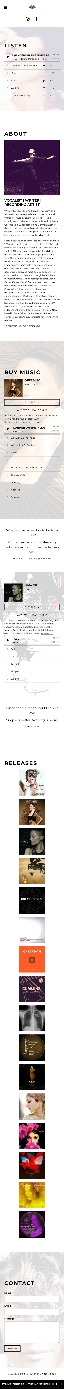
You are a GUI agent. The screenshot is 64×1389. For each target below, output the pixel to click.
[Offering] (13, 388)
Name (7, 1293)
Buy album (32, 402)
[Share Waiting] (43, 88)
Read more (47, 633)
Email (7, 1305)
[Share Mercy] (43, 73)
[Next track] (58, 54)
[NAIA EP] (13, 593)
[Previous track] (53, 54)
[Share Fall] (43, 80)
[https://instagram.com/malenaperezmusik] (28, 19)
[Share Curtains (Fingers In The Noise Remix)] (43, 66)
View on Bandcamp (33, 410)
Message (9, 1318)
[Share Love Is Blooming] (43, 95)
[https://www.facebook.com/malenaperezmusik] (36, 19)
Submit (12, 1348)
